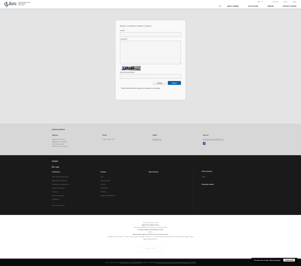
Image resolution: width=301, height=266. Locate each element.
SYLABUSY (55, 199)
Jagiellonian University (59, 180)
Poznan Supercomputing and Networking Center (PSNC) (176, 262)
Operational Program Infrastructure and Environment (150, 234)
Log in (204, 176)
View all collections (58, 205)
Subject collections (58, 188)
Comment (124, 39)
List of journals (105, 180)
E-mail (122, 30)
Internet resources (58, 196)
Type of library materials (60, 177)
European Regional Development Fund (150, 230)
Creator (103, 184)
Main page (55, 167)
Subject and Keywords (108, 196)
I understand (289, 260)
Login (294, 2)
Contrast (276, 2)
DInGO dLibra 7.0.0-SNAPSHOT (131, 262)
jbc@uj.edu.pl (157, 139)
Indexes (270, 6)
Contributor (104, 188)
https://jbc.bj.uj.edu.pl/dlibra (212, 139)
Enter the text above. (128, 72)
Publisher (104, 192)
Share (286, 2)
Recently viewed (289, 6)
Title (102, 177)
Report (174, 83)
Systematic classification (60, 184)
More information (275, 260)
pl (262, 2)
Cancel (159, 83)
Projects (55, 192)
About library (233, 6)
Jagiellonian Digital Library (150, 225)
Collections (253, 6)
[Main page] (220, 6)
